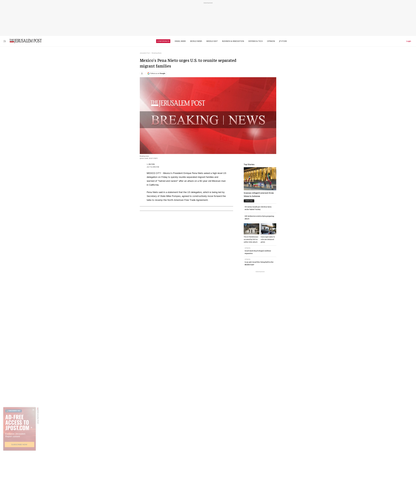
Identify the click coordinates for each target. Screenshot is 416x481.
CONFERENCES (163, 41)
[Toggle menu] (4, 41)
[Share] (142, 73)
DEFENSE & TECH (255, 41)
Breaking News (157, 53)
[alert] (19, 456)
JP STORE (283, 41)
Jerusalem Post (145, 53)
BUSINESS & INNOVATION (233, 41)
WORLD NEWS (196, 41)
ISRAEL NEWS (180, 41)
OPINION (271, 41)
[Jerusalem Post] (24, 41)
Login (408, 41)
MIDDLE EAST (212, 41)
